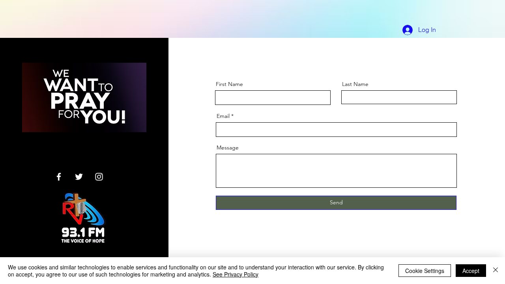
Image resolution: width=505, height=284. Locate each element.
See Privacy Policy (235, 274)
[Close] (495, 270)
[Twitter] (79, 177)
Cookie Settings (424, 271)
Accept (470, 271)
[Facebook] (59, 177)
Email (223, 116)
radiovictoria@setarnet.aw (79, 150)
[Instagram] (99, 177)
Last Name (355, 84)
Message (228, 147)
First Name (229, 84)
